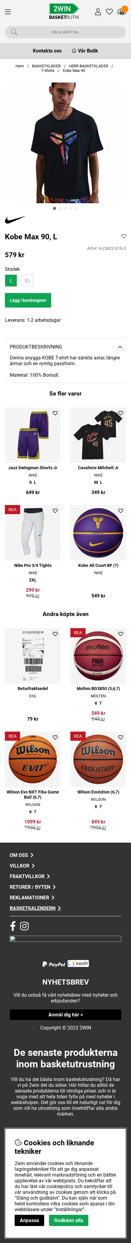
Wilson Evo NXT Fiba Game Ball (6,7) (33, 795)
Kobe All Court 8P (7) (98, 565)
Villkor (19, 866)
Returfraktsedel (33, 688)
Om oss (19, 855)
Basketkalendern (32, 908)
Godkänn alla (68, 1220)
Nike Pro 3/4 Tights (32, 565)
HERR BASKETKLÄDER (89, 66)
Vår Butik (88, 51)
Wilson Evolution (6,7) (98, 792)
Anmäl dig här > (65, 1015)
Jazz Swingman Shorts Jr (32, 467)
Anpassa (29, 1220)
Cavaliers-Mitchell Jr (98, 467)
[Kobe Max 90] (54, 208)
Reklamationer (29, 898)
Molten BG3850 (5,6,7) (98, 688)
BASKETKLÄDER (46, 66)
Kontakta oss (47, 51)
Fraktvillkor (27, 876)
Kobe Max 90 (74, 70)
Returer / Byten (30, 887)
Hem (20, 66)
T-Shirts (48, 70)
